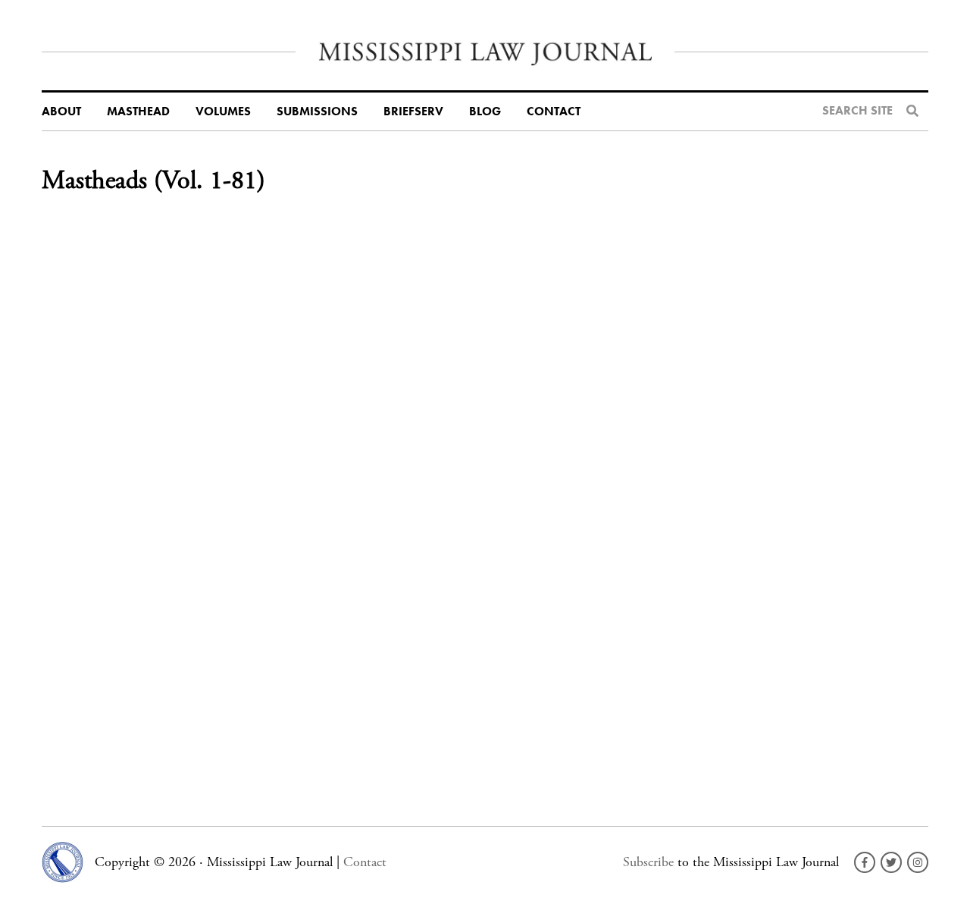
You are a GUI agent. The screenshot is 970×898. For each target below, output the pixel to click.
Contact (553, 111)
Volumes (223, 111)
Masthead (138, 111)
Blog (485, 111)
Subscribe (648, 862)
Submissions (317, 111)
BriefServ (413, 111)
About (61, 111)
